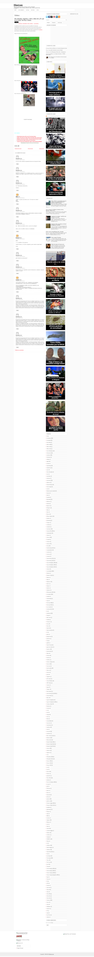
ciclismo (48, 541)
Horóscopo (60, 22)
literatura (48, 706)
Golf (47, 640)
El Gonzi (17, 237)
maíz (48, 716)
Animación (20, 23)
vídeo (48, 891)
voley (48, 904)
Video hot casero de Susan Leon (57, 244)
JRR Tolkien (49, 682)
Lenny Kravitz (49, 695)
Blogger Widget (56, 116)
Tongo (48, 866)
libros (48, 697)
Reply (17, 176)
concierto (48, 552)
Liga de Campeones (50, 699)
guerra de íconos (50, 647)
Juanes (48, 685)
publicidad (48, 809)
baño (47, 495)
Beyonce (48, 505)
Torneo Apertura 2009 (51, 870)
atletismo (48, 482)
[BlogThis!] (16, 146)
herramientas (49, 651)
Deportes (48, 581)
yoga (47, 912)
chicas (48, 537)
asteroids (48, 478)
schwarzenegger (50, 830)
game (48, 634)
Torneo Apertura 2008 (51, 868)
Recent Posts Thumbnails (50, 116)
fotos (48, 625)
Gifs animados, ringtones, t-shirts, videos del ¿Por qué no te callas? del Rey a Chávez (29, 19)
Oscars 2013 (49, 765)
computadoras (49, 550)
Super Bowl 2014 (50, 851)
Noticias (27, 10)
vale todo (48, 887)
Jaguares (48, 676)
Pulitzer (48, 811)
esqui (48, 600)
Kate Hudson (49, 691)
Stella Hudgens (49, 847)
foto (47, 623)
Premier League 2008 (51, 803)
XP (47, 910)
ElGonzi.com (18, 5)
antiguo (48, 459)
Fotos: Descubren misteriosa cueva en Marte (54, 50)
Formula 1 (48, 621)
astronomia (49, 480)
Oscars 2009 (49, 760)
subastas (48, 849)
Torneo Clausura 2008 (51, 872)
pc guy (48, 784)
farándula (48, 613)
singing (48, 836)
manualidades (49, 720)
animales (48, 455)
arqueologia (49, 465)
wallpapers (49, 906)
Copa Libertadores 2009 (51, 564)
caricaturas (49, 528)
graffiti (48, 642)
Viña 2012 (48, 898)
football (48, 619)
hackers (48, 649)
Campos (48, 522)
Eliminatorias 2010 (50, 592)
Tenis (48, 860)
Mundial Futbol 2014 (50, 746)
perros (48, 792)
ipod (47, 674)
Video (48, 889)
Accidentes (49, 438)
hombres (48, 659)
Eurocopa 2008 (49, 602)
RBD (47, 815)
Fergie (48, 615)
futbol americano (50, 630)
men (47, 729)
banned (48, 493)
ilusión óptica (49, 668)
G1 (47, 632)
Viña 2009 (48, 893)
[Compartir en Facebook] (18, 146)
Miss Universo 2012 (50, 735)
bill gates (48, 507)
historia (48, 655)
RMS (17, 196)
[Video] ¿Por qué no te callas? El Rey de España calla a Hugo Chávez (29, 137)
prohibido (48, 807)
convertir (48, 556)
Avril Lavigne (49, 486)
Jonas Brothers (49, 680)
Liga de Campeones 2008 (51, 701)
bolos (48, 512)
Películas (48, 788)
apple (48, 461)
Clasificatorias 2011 (50, 547)
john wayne (49, 678)
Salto (48, 826)
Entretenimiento (21, 10)
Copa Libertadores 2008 (51, 562)
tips (47, 864)
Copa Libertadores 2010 (51, 566)
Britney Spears (49, 516)
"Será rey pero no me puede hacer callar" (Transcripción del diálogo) (29, 141)
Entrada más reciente (18, 148)
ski (47, 843)
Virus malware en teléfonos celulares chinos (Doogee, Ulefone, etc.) (54, 210)
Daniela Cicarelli (50, 575)
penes (48, 790)
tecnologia (48, 855)
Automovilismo (49, 484)
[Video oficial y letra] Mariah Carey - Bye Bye (54, 231)
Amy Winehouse (50, 450)
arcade (48, 463)
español (48, 596)
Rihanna (48, 822)
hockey (48, 657)
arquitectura (49, 467)
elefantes (48, 590)
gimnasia (48, 638)
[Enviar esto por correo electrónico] (15, 146)
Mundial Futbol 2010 (50, 744)
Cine (47, 545)
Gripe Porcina (49, 644)
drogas (48, 585)
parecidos (48, 775)
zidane (48, 917)
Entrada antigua (41, 148)
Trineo (48, 879)
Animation (48, 457)
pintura (48, 796)
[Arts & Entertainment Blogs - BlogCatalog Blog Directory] (23, 933)
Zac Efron (48, 914)
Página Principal (30, 148)
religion (48, 820)
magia (48, 714)
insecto (48, 672)
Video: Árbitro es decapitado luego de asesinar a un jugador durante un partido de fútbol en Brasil (58, 202)
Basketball (49, 499)
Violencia (48, 900)
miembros (48, 733)
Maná (48, 718)
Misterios (33, 10)
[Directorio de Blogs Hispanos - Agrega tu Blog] (23, 940)
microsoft (48, 731)
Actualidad (49, 440)
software (48, 845)
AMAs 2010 (49, 446)
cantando (48, 526)
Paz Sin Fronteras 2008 (51, 782)
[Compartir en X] (17, 146)
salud (48, 828)
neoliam (17, 279)
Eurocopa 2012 (49, 604)
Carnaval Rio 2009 (50, 531)
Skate (48, 841)
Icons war (48, 666)
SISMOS (48, 839)
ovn (47, 767)
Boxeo (48, 514)
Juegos (48, 689)
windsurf (48, 908)
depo (47, 579)
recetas (48, 817)
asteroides (49, 476)
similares (48, 834)
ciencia (48, 543)
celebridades (49, 533)
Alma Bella (49, 442)
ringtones (40, 29)
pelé (47, 786)
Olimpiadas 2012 (50, 758)
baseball (48, 497)
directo (48, 583)
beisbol (48, 503)
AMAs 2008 (49, 444)
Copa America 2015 (50, 560)
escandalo (48, 594)
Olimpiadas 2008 (50, 756)
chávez (48, 535)
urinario (48, 885)
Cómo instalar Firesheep (56, 237)
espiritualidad (49, 598)
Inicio (15, 10)
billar (47, 509)
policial (48, 798)
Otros (38, 10)
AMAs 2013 (49, 448)
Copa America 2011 (50, 558)
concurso (48, 554)
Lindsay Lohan (49, 704)
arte (47, 469)
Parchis (48, 773)
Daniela (48, 573)
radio (47, 813)
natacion (48, 750)
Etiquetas (54, 22)
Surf (47, 853)
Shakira (48, 832)
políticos (31, 23)
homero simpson (50, 661)
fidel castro (49, 617)
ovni (47, 769)
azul (47, 488)
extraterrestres (49, 609)
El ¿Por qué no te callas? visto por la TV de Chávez (26, 140)
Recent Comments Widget (49, 922)
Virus (48, 902)
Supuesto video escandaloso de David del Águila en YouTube (58, 224)
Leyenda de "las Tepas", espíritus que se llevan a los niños (58, 217)
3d (47, 436)
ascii (47, 474)
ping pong (48, 794)
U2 (47, 881)
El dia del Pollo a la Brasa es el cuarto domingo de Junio (56, 48)
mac (47, 712)
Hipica (48, 653)
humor (28, 23)
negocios (48, 752)
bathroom (48, 501)
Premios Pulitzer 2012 (51, 805)
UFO (47, 883)
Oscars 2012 (49, 763)
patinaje (48, 779)
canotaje (48, 524)
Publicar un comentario (19, 350)
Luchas (48, 708)
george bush (49, 636)
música (48, 748)
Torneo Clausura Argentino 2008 (52, 874)
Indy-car (48, 670)
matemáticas (49, 725)
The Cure (48, 862)
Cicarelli (48, 539)
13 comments (36, 23)
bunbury (48, 518)
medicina (48, 727)
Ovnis (48, 771)
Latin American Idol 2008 (51, 693)
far (47, 611)
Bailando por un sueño (51, 490)
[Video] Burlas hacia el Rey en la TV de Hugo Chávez (26, 136)
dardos (48, 577)
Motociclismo (49, 739)
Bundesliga (49, 520)
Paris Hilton (49, 777)
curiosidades (25, 23)
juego (48, 687)
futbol (48, 628)
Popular (48, 22)
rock (47, 824)
